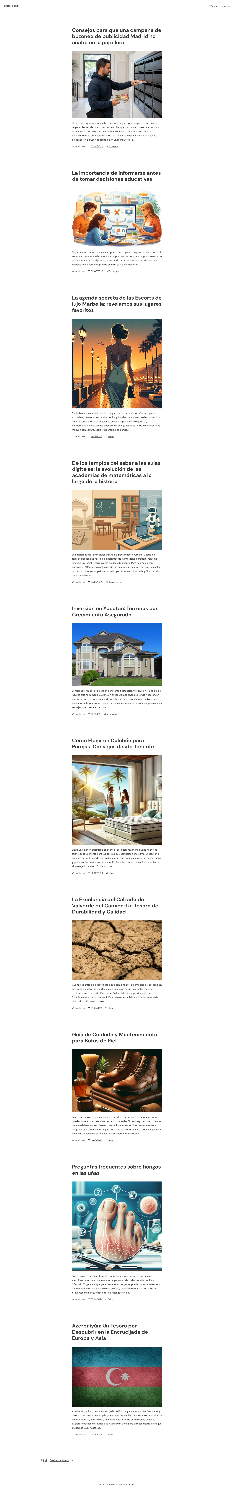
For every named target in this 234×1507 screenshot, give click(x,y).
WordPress (128, 1484)
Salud (110, 1299)
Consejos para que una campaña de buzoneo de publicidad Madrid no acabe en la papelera (116, 36)
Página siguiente (61, 1460)
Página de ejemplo (219, 6)
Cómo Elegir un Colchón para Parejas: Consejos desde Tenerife (113, 743)
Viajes (111, 436)
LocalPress (11, 6)
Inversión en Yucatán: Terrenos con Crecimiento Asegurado (115, 611)
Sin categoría (115, 582)
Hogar (111, 873)
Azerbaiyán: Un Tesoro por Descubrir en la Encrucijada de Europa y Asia (110, 1332)
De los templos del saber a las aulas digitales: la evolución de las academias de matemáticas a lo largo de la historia (116, 472)
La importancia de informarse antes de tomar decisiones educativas (116, 176)
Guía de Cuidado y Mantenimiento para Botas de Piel (114, 1038)
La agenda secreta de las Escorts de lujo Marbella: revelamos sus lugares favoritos (117, 304)
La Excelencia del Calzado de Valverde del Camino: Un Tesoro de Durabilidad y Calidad (115, 905)
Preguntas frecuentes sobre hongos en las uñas (116, 1170)
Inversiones (112, 714)
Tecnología (113, 271)
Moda (110, 1008)
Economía (113, 146)
